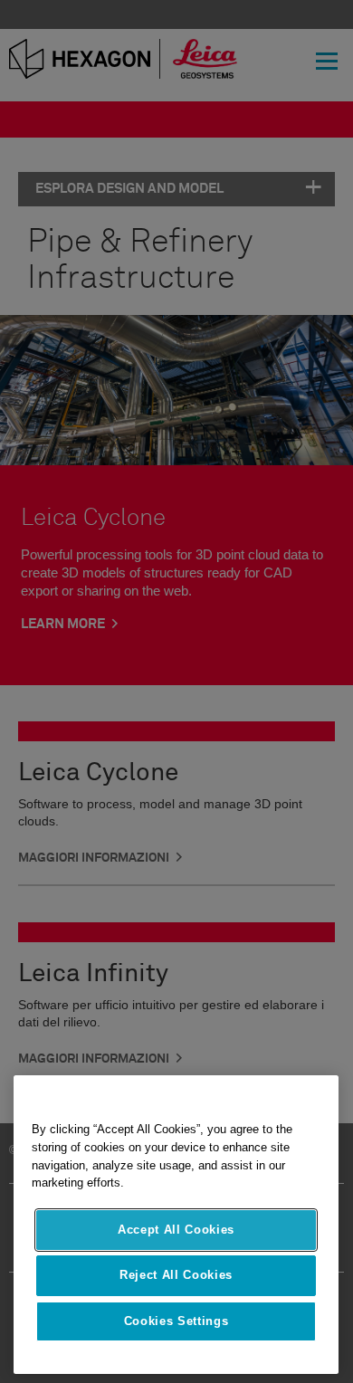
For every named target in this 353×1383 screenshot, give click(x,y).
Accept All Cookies (176, 1229)
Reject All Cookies (176, 1275)
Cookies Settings (176, 1321)
